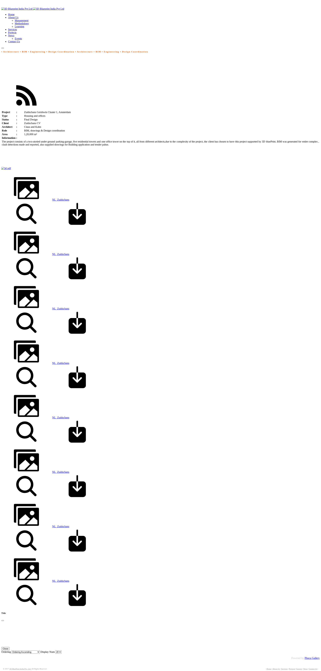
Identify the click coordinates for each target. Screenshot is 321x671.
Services (284, 669)
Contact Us (313, 669)
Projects (292, 669)
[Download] (77, 225)
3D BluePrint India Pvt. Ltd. (20, 669)
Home (269, 669)
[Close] (2, 620)
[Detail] (26, 225)
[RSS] (26, 107)
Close (5, 648)
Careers (299, 669)
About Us (276, 669)
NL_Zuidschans (60, 199)
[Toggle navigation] (2, 48)
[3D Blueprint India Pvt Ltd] (32, 8)
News (305, 669)
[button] (13, 17)
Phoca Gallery (312, 658)
